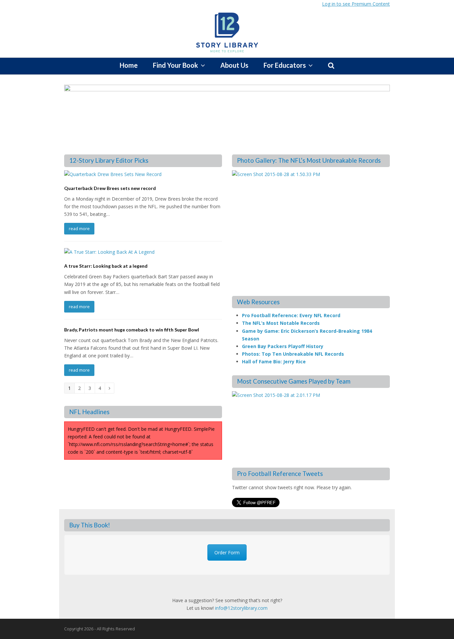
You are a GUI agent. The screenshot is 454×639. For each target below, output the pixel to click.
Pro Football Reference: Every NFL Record (291, 315)
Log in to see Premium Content (356, 4)
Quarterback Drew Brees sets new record (110, 188)
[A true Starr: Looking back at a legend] (109, 252)
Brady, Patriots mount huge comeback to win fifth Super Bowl (131, 329)
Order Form (227, 552)
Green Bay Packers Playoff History (282, 346)
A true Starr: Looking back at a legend (106, 266)
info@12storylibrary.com (241, 608)
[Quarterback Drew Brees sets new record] (113, 174)
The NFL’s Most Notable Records (281, 323)
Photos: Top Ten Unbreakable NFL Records (293, 354)
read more (79, 228)
